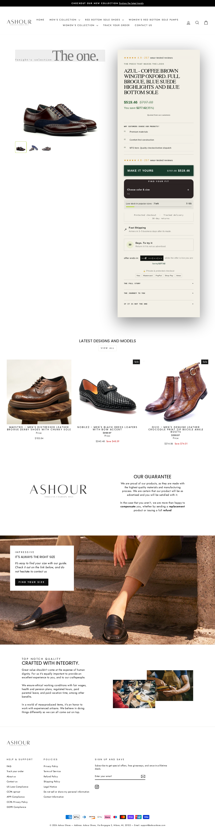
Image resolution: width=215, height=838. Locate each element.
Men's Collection (64, 19)
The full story (159, 283)
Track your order (116, 25)
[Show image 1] (21, 147)
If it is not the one (159, 304)
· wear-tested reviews (155, 57)
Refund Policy (51, 776)
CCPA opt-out (13, 791)
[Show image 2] (33, 147)
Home (40, 19)
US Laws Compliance (17, 786)
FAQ (9, 766)
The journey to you (159, 293)
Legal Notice (50, 786)
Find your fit (158, 181)
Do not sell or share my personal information (66, 791)
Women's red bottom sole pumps (153, 19)
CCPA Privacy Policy (17, 802)
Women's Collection (79, 25)
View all (107, 348)
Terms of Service (52, 771)
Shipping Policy (52, 781)
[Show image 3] (46, 147)
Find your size (32, 582)
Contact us (143, 25)
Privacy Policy (51, 766)
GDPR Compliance (16, 807)
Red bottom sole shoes (103, 19)
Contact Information (54, 796)
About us (11, 776)
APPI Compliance (16, 796)
